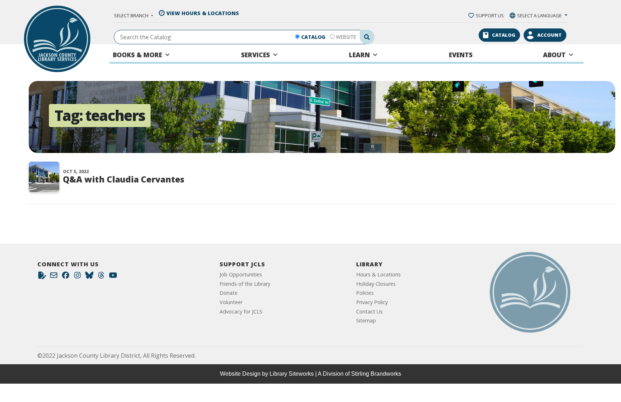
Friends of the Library (245, 283)
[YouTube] (113, 277)
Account (549, 35)
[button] (133, 15)
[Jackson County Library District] (57, 39)
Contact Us (369, 311)
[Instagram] (77, 277)
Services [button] (255, 54)
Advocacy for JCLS (241, 311)
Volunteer (231, 302)
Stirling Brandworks (376, 374)
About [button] (554, 54)
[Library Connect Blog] (41, 277)
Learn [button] (359, 54)
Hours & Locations (378, 274)
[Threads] (101, 277)
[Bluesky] (89, 277)
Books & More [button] (137, 54)
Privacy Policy (372, 302)
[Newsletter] (53, 277)
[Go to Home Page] (530, 292)
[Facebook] (65, 277)
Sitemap (366, 320)
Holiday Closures (376, 283)
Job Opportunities (241, 274)
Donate (229, 292)
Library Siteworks (292, 374)
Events (461, 54)
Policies (365, 292)
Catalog (313, 36)
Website (346, 36)
